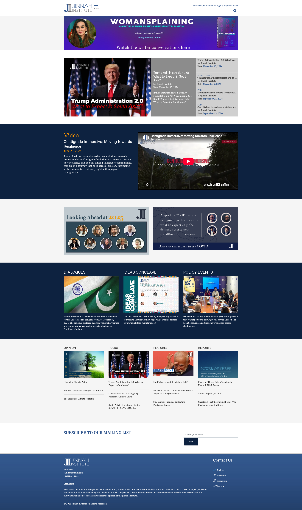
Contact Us (223, 461)
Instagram (222, 480)
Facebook (221, 475)
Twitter (220, 470)
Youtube (220, 486)
